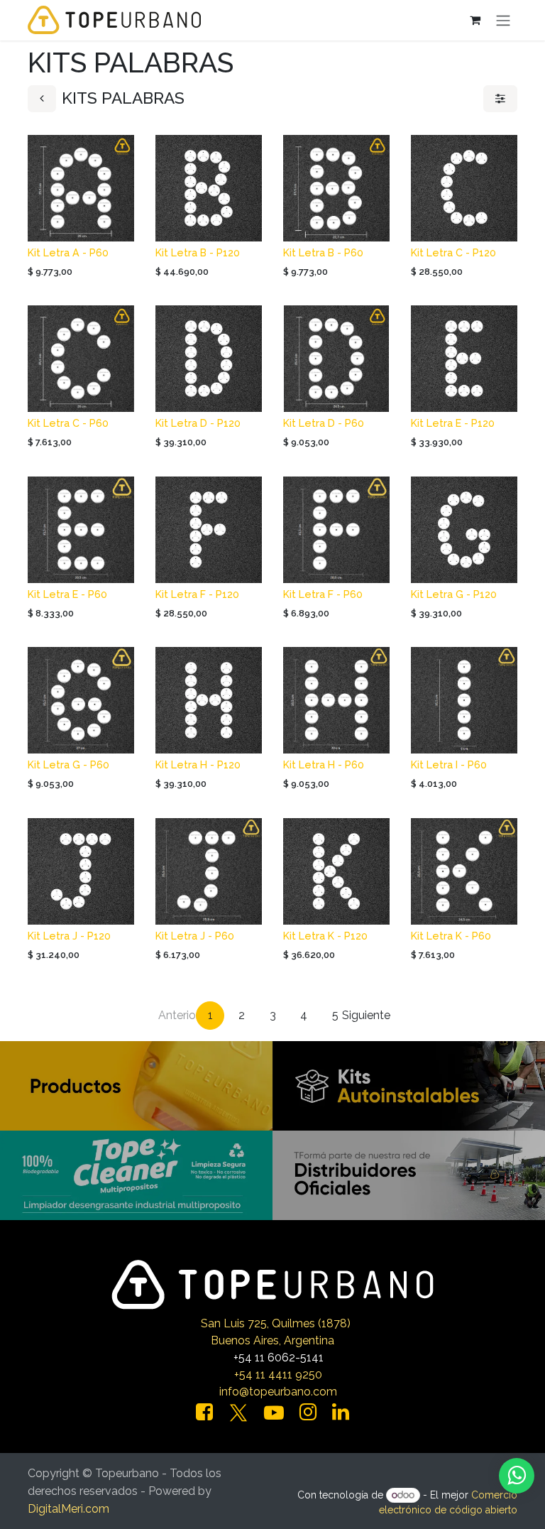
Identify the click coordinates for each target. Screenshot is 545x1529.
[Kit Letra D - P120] (208, 358)
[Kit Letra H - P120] (208, 700)
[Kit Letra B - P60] (336, 188)
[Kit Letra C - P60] (81, 358)
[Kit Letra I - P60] (464, 700)
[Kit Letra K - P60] (464, 871)
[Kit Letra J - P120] (81, 871)
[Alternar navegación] (503, 20)
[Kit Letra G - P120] (464, 530)
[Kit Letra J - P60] (208, 871)
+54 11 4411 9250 (278, 1374)
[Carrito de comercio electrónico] (475, 20)
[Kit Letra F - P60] (336, 530)
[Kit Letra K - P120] (336, 871)
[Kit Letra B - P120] (208, 188)
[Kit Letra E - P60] (81, 530)
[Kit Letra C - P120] (464, 188)
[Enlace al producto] (136, 1085)
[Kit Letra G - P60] (81, 700)
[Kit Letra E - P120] (464, 358)
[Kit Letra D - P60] (336, 358)
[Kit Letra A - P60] (81, 188)
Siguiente (366, 1015)
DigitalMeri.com (68, 1509)
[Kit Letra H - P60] (336, 700)
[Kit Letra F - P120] (208, 530)
